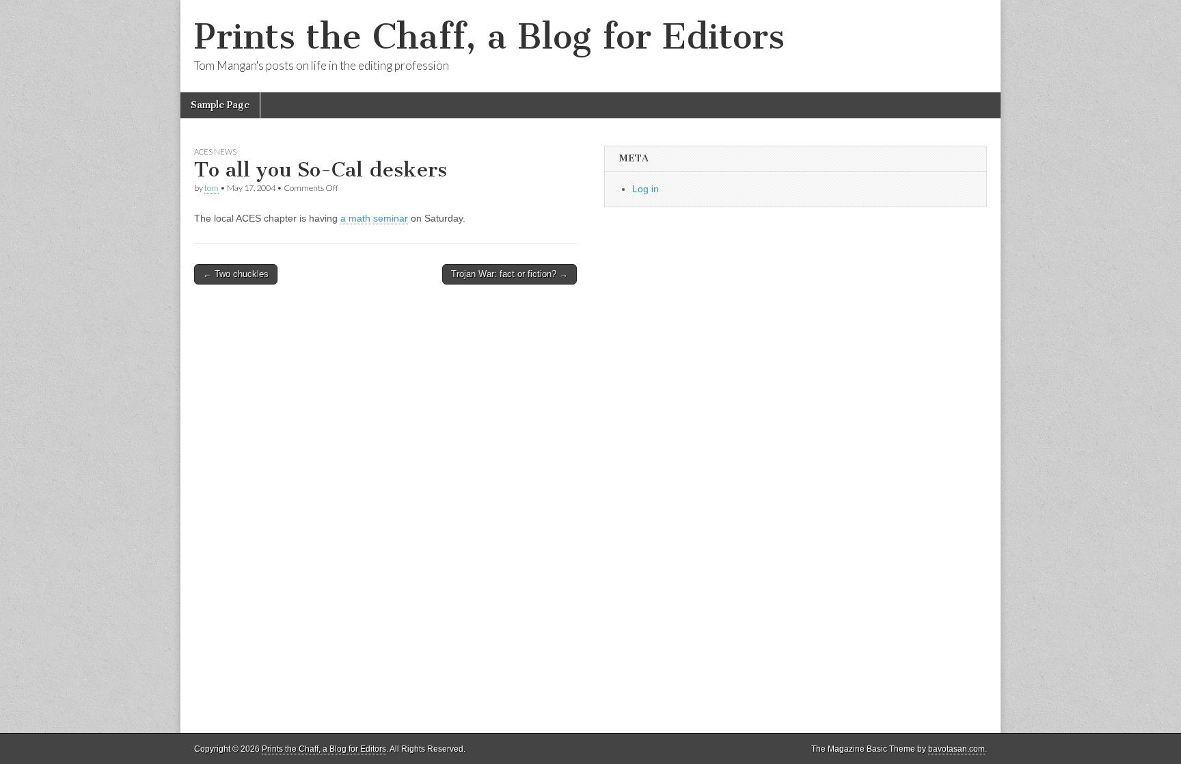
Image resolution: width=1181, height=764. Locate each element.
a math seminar (374, 218)
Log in (645, 188)
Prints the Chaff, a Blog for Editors (489, 36)
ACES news (215, 151)
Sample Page (220, 105)
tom (211, 188)
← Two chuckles (236, 274)
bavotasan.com (956, 749)
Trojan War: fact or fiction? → (509, 274)
